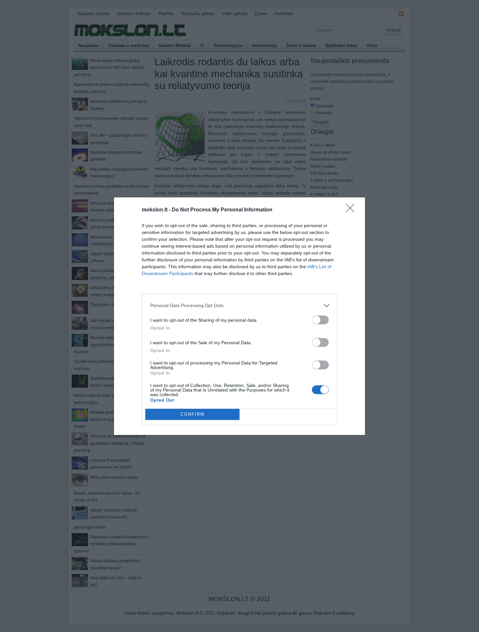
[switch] (320, 320)
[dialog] (239, 316)
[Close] (352, 210)
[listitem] (239, 305)
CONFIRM (193, 414)
